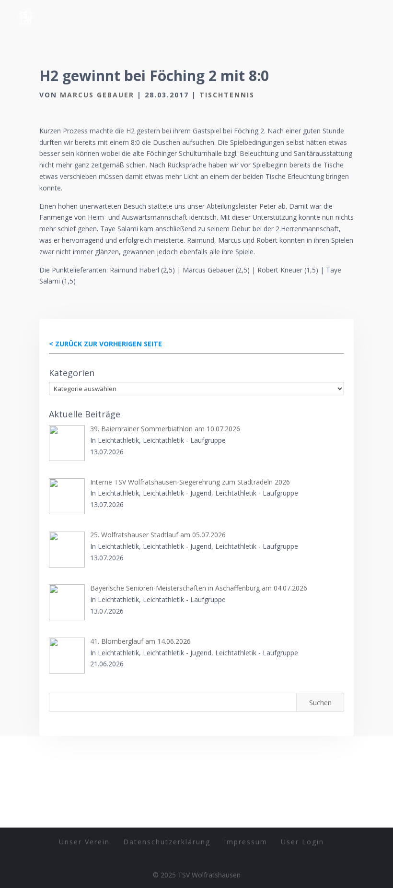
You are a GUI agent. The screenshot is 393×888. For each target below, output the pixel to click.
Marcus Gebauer (97, 94)
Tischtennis (226, 94)
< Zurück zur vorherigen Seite (105, 343)
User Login (302, 841)
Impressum (245, 841)
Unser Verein (84, 841)
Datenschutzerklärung (166, 841)
